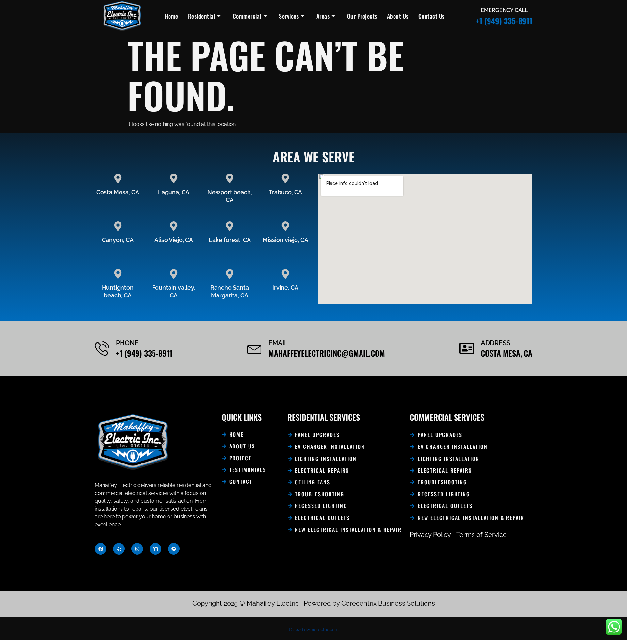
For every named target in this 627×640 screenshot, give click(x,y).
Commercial (247, 16)
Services (289, 16)
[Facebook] (100, 549)
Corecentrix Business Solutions (388, 603)
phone (127, 343)
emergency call (504, 10)
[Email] (254, 348)
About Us (398, 16)
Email (278, 343)
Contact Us (431, 16)
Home (171, 16)
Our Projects (362, 16)
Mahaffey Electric (273, 603)
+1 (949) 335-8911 (504, 20)
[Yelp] (119, 549)
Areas (323, 16)
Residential (202, 16)
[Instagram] (137, 549)
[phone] (102, 348)
